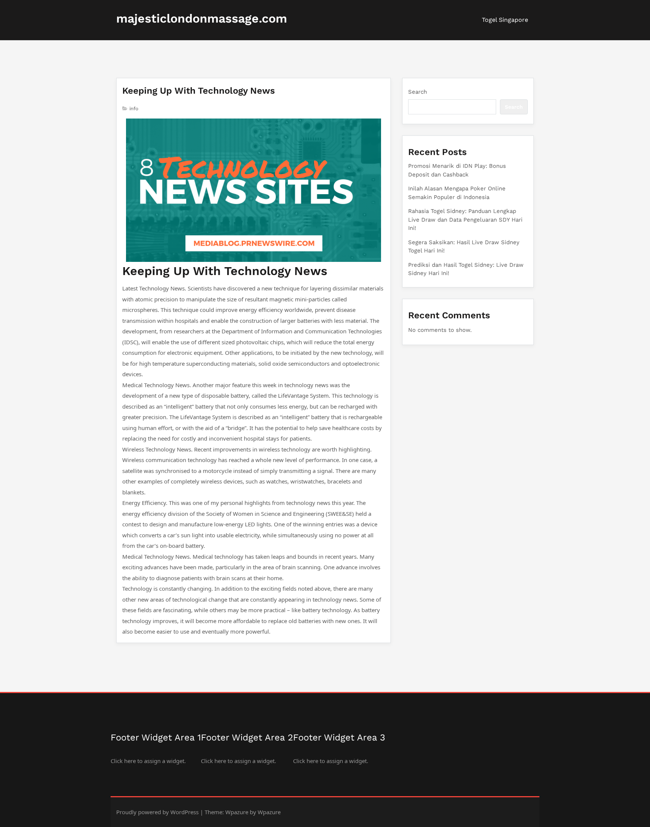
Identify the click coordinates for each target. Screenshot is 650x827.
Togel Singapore (505, 19)
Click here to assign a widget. (148, 761)
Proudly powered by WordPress (157, 812)
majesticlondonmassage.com (201, 18)
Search (417, 91)
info (133, 108)
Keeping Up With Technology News (198, 90)
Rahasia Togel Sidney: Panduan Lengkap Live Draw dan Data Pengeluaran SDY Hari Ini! (465, 219)
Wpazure (236, 812)
